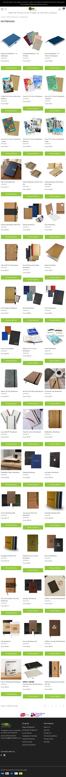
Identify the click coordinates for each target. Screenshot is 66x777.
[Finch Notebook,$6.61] (55, 295)
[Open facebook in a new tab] (1, 755)
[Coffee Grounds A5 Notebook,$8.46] (55, 628)
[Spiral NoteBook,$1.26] (55, 252)
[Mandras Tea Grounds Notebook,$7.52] (33, 543)
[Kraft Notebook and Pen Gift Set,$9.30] (33, 169)
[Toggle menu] (2, 9)
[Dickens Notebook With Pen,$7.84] (11, 212)
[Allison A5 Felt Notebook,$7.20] (11, 378)
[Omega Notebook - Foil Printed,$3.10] (33, 41)
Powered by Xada (21, 770)
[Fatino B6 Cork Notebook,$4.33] (11, 252)
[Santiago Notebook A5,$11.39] (11, 543)
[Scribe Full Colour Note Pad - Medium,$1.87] (11, 83)
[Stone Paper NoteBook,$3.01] (11, 295)
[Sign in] (60, 9)
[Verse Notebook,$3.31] (55, 336)
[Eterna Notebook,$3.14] (55, 543)
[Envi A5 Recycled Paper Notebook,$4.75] (33, 252)
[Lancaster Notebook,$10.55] (55, 459)
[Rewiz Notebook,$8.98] (33, 295)
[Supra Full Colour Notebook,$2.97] (33, 83)
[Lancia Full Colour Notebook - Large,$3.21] (11, 126)
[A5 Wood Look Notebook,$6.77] (55, 378)
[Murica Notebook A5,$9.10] (33, 628)
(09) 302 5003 (11, 736)
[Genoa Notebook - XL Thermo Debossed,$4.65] (55, 41)
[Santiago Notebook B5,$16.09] (55, 500)
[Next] (63, 706)
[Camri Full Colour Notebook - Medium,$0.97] (33, 126)
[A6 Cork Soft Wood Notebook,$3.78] (33, 378)
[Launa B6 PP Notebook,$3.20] (11, 419)
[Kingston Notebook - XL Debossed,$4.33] (11, 41)
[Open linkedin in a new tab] (4, 755)
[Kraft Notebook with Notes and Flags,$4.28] (55, 169)
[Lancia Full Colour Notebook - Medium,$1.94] (55, 83)
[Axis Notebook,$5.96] (11, 628)
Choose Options (11, 68)
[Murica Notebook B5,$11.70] (11, 500)
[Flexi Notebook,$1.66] (55, 212)
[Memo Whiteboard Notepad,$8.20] (11, 669)
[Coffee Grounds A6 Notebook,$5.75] (55, 586)
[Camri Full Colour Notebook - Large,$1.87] (55, 126)
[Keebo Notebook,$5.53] (33, 212)
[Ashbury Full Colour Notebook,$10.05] (33, 336)
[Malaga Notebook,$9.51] (33, 459)
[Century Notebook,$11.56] (11, 336)
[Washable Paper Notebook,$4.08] (11, 459)
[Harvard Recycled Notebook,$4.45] (33, 669)
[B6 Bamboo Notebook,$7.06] (55, 419)
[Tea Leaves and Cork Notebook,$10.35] (33, 500)
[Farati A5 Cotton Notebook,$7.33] (33, 419)
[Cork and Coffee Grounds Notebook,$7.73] (11, 586)
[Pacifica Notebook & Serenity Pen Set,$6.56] (55, 669)
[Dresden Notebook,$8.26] (33, 586)
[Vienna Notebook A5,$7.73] (11, 169)
